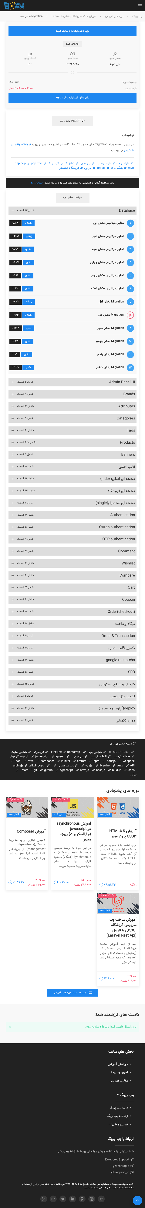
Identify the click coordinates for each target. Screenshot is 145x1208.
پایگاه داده (116, 168)
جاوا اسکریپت (122, 756)
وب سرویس (66, 765)
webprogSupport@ (117, 1159)
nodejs (111, 761)
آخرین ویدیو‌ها (119, 1072)
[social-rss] (43, 1199)
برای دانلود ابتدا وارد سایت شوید (72, 31)
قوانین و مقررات (118, 1124)
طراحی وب (123, 163)
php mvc (36, 163)
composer (47, 761)
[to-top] (137, 1200)
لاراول (87, 168)
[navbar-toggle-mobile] (140, 5)
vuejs (88, 765)
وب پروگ (137, 17)
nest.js (100, 770)
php (72, 163)
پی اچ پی (85, 163)
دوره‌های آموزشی (118, 1064)
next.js (84, 770)
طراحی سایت (103, 163)
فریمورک (39, 752)
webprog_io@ (120, 1172)
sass (131, 770)
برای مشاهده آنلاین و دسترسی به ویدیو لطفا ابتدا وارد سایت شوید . (72, 183)
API (132, 765)
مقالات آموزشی (119, 1080)
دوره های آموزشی (114, 17)
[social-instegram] (91, 1199)
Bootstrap (73, 752)
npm (96, 761)
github (48, 770)
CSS (125, 752)
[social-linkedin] (72, 1199)
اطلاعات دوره (72, 44)
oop (18, 761)
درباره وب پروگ (119, 1107)
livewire (104, 765)
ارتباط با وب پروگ (117, 1116)
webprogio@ (121, 1166)
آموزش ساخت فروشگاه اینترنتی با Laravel (74, 17)
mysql (23, 756)
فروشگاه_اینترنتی (69, 168)
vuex (119, 765)
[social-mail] (53, 1199)
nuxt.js (116, 770)
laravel (101, 168)
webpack (128, 761)
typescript (66, 770)
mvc (30, 761)
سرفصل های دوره (72, 198)
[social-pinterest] (82, 1199)
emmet (81, 761)
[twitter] (62, 1199)
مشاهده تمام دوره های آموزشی (70, 993)
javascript (41, 756)
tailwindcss (36, 765)
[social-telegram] (101, 1199)
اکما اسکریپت (99, 756)
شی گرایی (58, 163)
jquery (59, 756)
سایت (95, 1027)
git (35, 770)
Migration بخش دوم (72, 121)
